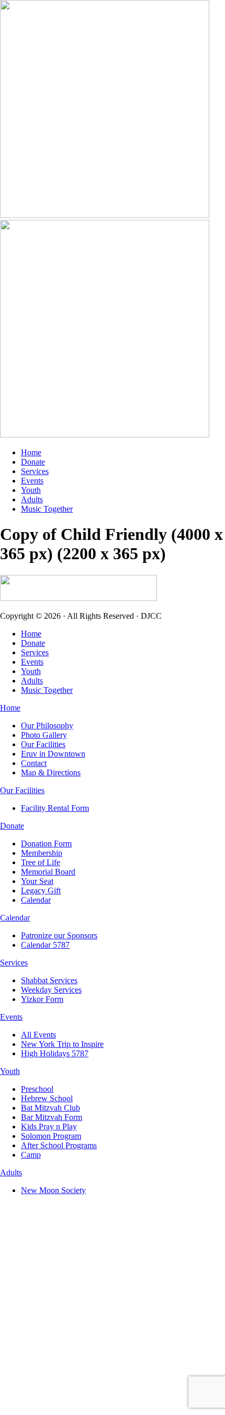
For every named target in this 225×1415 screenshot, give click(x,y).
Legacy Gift (41, 890)
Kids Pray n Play (49, 1126)
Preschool (37, 1088)
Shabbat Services (49, 980)
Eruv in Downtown (53, 753)
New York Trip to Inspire (62, 1044)
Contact (34, 763)
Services (35, 471)
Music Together (47, 508)
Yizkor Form (42, 999)
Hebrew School (47, 1098)
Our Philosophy (47, 725)
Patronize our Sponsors (59, 935)
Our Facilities (43, 744)
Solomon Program (51, 1135)
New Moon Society (53, 1190)
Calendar (36, 899)
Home (31, 452)
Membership (41, 852)
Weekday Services (51, 989)
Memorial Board (48, 871)
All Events (38, 1034)
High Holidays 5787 (54, 1053)
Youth (31, 490)
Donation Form (46, 843)
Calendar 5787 (45, 944)
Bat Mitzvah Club (50, 1107)
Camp (31, 1154)
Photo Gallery (44, 734)
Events (32, 480)
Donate (33, 461)
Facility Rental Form (55, 808)
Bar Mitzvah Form (51, 1117)
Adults (32, 499)
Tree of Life (40, 862)
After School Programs (59, 1145)
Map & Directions (51, 772)
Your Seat (37, 881)
